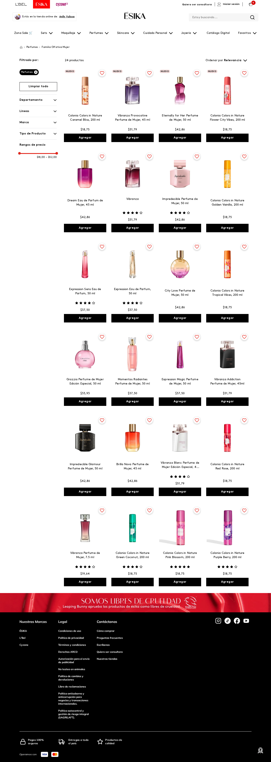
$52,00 (51, 157)
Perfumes (27, 72)
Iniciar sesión (231, 4)
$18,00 (41, 157)
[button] (38, 60)
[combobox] (223, 16)
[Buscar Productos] (252, 17)
